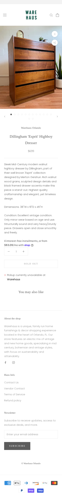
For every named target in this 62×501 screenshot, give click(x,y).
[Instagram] (13, 362)
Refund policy (12, 400)
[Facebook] (5, 362)
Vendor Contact (14, 388)
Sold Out (31, 263)
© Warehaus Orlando (31, 463)
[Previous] (4, 116)
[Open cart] (57, 15)
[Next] (57, 116)
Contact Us (11, 382)
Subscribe (17, 446)
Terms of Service (14, 394)
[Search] (51, 14)
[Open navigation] (5, 15)
